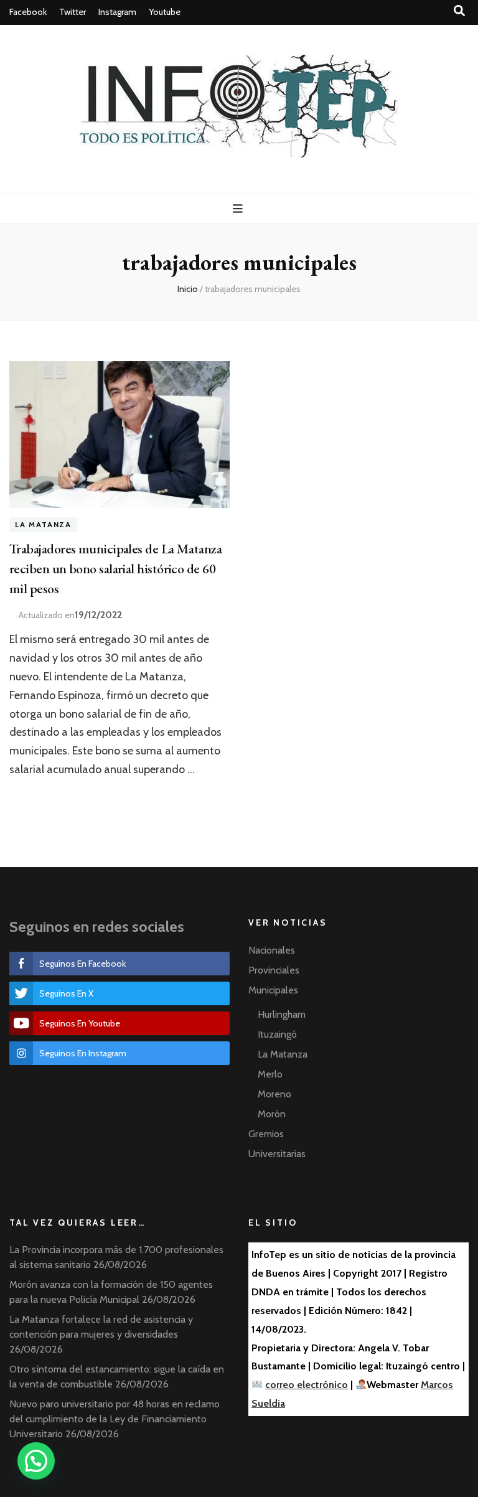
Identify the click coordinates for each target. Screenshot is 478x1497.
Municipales (273, 990)
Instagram (117, 11)
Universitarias (277, 1154)
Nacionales (271, 950)
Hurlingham (282, 1014)
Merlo (270, 1074)
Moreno (274, 1094)
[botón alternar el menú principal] (239, 209)
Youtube (164, 11)
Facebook (28, 11)
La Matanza (43, 525)
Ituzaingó (277, 1034)
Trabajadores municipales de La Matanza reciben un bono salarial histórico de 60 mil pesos (115, 569)
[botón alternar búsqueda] (459, 11)
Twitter (72, 11)
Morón (272, 1114)
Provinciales (273, 970)
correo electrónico (306, 1385)
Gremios (266, 1134)
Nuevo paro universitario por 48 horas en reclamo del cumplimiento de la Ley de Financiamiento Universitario (114, 1419)
